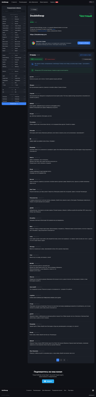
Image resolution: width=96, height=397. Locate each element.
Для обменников (33, 2)
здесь (53, 29)
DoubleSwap (37, 15)
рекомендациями (42, 30)
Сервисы (54, 2)
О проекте (14, 2)
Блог (65, 390)
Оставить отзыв (86, 55)
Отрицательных (50, 59)
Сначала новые (87, 59)
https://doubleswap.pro (38, 34)
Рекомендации (23, 2)
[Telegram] (93, 390)
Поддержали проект (57, 390)
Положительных (36, 59)
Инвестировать (44, 2)
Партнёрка (70, 390)
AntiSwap (5, 2)
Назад (34, 9)
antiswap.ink (91, 395)
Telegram (49, 381)
